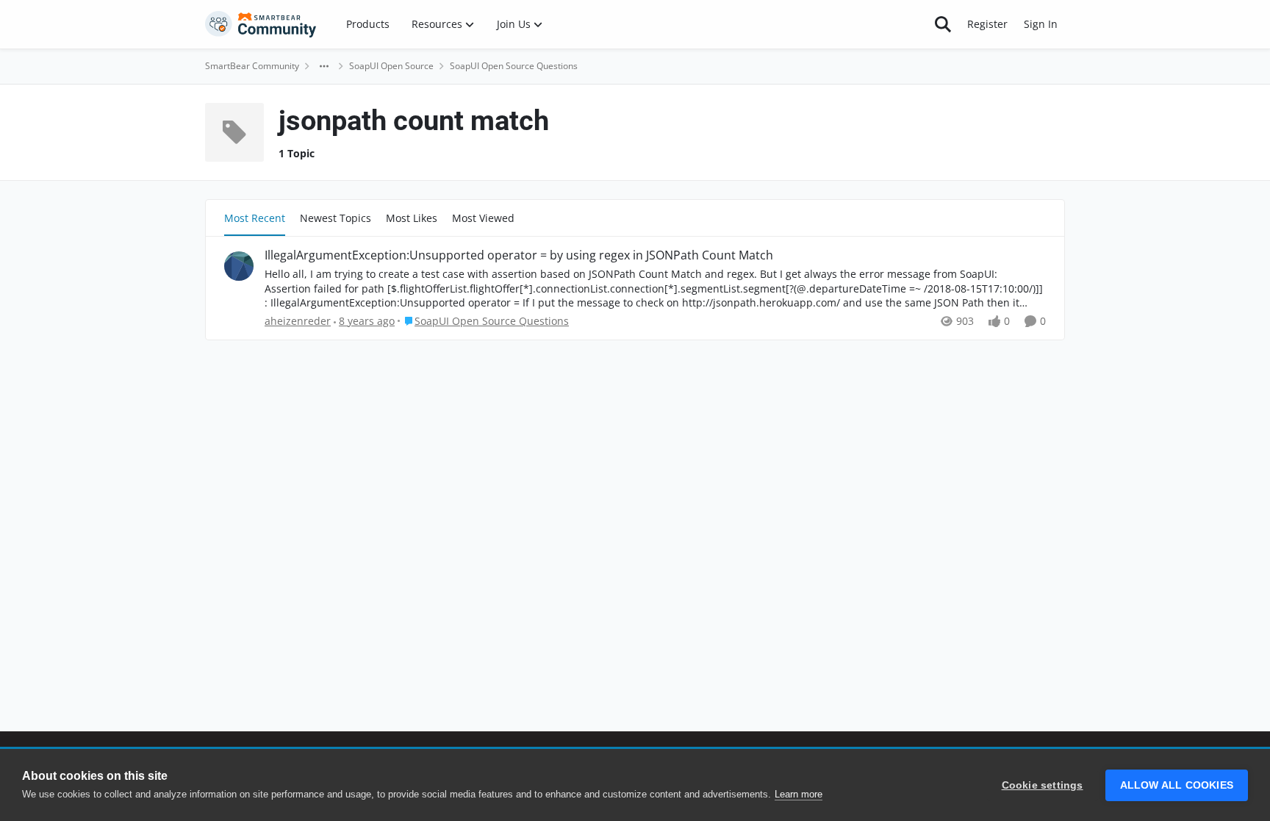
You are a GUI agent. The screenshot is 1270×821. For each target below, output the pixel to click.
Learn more (798, 794)
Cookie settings (1042, 785)
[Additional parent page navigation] (324, 66)
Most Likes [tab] (411, 218)
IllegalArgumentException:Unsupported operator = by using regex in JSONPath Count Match (519, 255)
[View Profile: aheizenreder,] (239, 266)
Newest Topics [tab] (335, 218)
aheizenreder (298, 321)
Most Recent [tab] (254, 218)
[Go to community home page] (261, 24)
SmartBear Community (252, 66)
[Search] (943, 24)
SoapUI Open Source (391, 66)
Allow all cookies (1176, 785)
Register (987, 24)
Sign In (1041, 24)
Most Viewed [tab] (483, 218)
